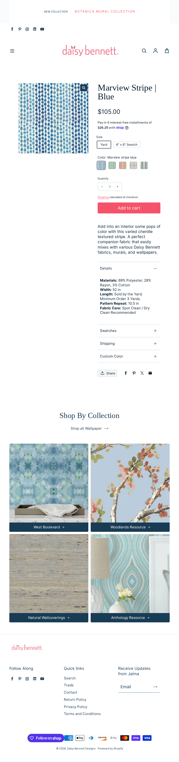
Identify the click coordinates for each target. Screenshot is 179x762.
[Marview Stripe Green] (112, 165)
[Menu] (12, 51)
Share (110, 373)
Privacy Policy (75, 707)
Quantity (103, 178)
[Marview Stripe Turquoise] (144, 165)
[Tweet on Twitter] (142, 373)
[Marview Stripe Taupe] (133, 165)
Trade (69, 685)
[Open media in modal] (83, 87)
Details (106, 268)
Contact (70, 692)
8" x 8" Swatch (127, 144)
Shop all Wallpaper (86, 428)
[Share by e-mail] (150, 373)
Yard (103, 144)
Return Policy (75, 699)
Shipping (103, 197)
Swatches (108, 330)
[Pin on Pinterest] (134, 373)
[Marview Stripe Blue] (101, 165)
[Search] (144, 51)
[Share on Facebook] (126, 373)
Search (70, 678)
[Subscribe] (155, 687)
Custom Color (111, 356)
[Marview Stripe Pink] (122, 165)
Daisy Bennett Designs (81, 748)
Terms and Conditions (82, 713)
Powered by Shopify (110, 748)
